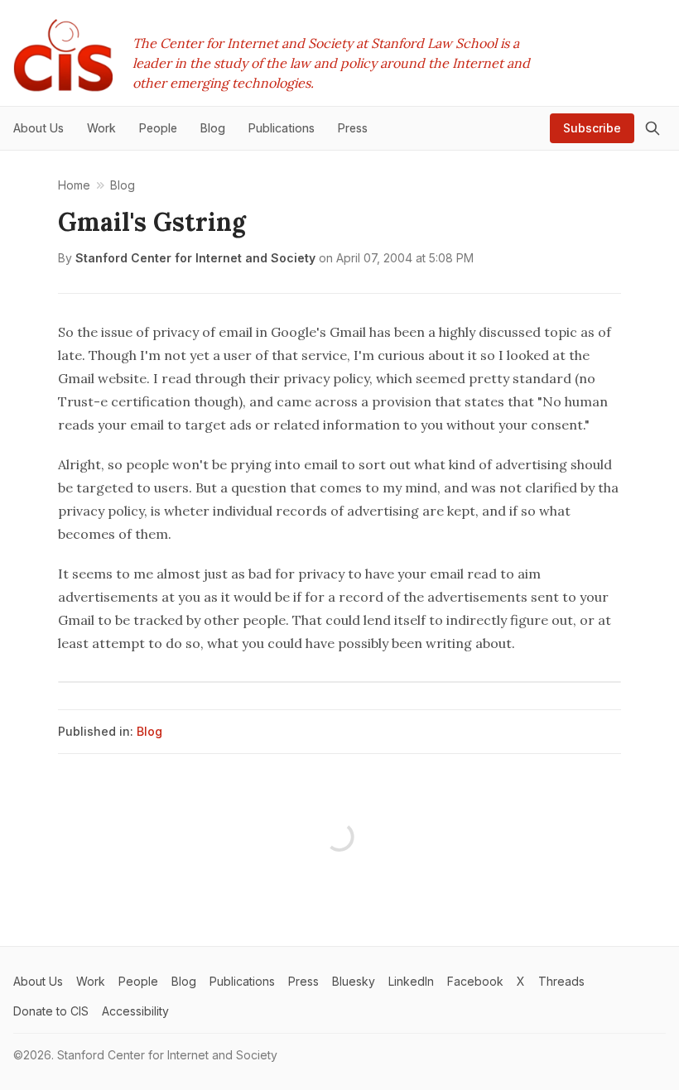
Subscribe (592, 128)
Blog (149, 731)
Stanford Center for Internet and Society (195, 258)
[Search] (652, 128)
